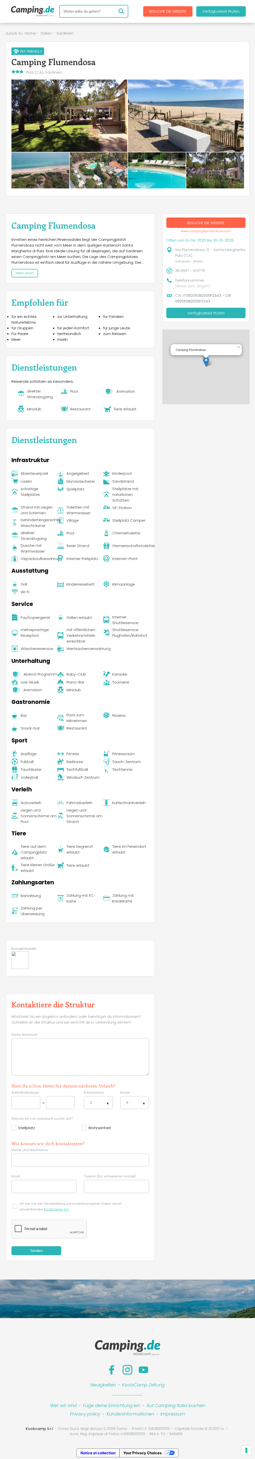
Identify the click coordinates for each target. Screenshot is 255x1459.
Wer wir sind (63, 1405)
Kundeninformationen (130, 1414)
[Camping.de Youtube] (143, 1370)
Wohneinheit (99, 1127)
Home (30, 33)
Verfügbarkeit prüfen (221, 11)
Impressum (172, 1414)
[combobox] (98, 1102)
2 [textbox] (91, 1102)
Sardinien (65, 33)
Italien (46, 33)
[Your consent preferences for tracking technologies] (246, 1450)
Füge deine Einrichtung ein (111, 1405)
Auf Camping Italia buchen (175, 1405)
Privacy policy (85, 1414)
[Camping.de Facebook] (112, 1370)
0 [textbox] (127, 1102)
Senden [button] (36, 1250)
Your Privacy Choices (142, 1453)
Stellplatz (26, 1127)
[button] (206, 362)
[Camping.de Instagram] (127, 1370)
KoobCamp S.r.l (56, 1209)
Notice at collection (98, 1453)
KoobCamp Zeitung (143, 1385)
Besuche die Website (167, 11)
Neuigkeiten (103, 1385)
